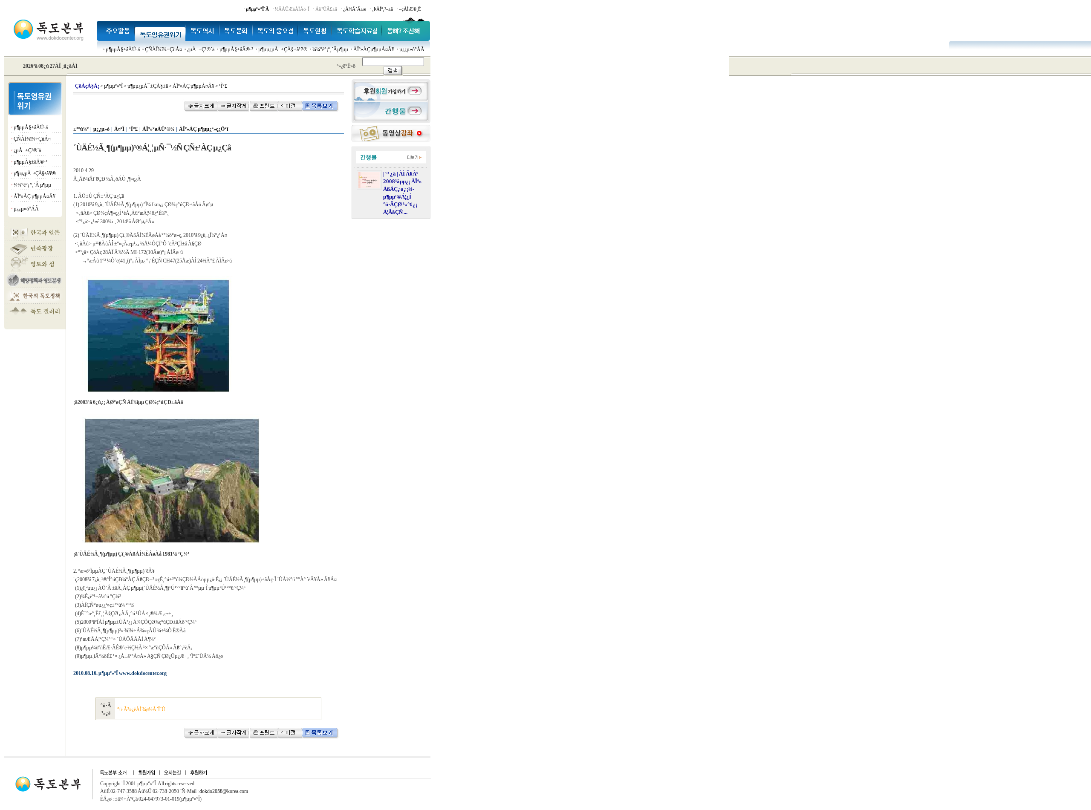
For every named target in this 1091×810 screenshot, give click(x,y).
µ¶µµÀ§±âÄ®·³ (236, 49)
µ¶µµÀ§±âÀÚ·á (123, 49)
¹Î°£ (133, 129)
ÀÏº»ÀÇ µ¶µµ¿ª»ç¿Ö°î (203, 129)
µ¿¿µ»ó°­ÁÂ (411, 49)
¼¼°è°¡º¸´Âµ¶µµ (330, 49)
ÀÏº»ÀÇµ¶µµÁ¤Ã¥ (373, 49)
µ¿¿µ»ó (101, 129)
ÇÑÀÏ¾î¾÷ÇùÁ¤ (163, 49)
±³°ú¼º (81, 129)
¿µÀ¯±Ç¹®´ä (200, 49)
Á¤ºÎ (119, 129)
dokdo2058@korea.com (223, 791)
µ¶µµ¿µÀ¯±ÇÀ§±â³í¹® (282, 49)
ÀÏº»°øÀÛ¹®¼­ (158, 129)
